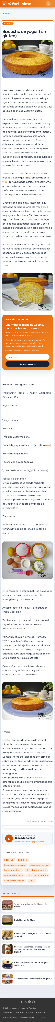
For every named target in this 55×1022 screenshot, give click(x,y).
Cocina (8, 24)
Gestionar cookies (28, 1017)
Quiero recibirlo (27, 364)
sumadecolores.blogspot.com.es (29, 842)
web (5, 181)
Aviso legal (7, 1012)
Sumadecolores (25, 837)
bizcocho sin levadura (14, 880)
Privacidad (19, 1012)
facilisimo (21, 3)
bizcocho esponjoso (39, 865)
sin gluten (22, 860)
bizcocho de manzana (36, 870)
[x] (25, 1001)
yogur (31, 880)
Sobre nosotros (10, 1017)
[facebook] (21, 1001)
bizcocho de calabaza (38, 875)
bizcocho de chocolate (14, 865)
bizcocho (8, 860)
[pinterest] (29, 1001)
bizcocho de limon (12, 870)
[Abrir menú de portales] (4, 3)
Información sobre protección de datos (23, 350)
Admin (42, 1017)
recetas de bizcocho (13, 875)
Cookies (30, 1012)
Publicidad (41, 1012)
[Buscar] (48, 3)
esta (47, 445)
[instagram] (33, 1001)
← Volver (5, 13)
